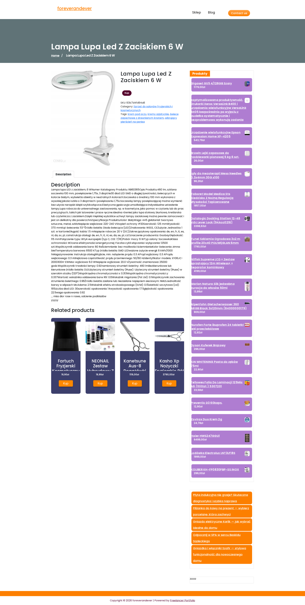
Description (63, 174)
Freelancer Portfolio (182, 600)
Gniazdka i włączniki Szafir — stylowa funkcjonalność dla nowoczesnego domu (219, 554)
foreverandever (74, 8)
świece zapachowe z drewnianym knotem (150, 116)
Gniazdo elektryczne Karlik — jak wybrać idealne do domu (222, 525)
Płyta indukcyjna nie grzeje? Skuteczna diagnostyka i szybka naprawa (220, 498)
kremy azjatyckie (158, 114)
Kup (127, 92)
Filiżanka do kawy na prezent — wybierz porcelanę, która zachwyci (221, 511)
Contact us (239, 13)
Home (55, 55)
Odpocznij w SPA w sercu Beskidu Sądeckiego (217, 538)
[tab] (63, 174)
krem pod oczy (137, 114)
